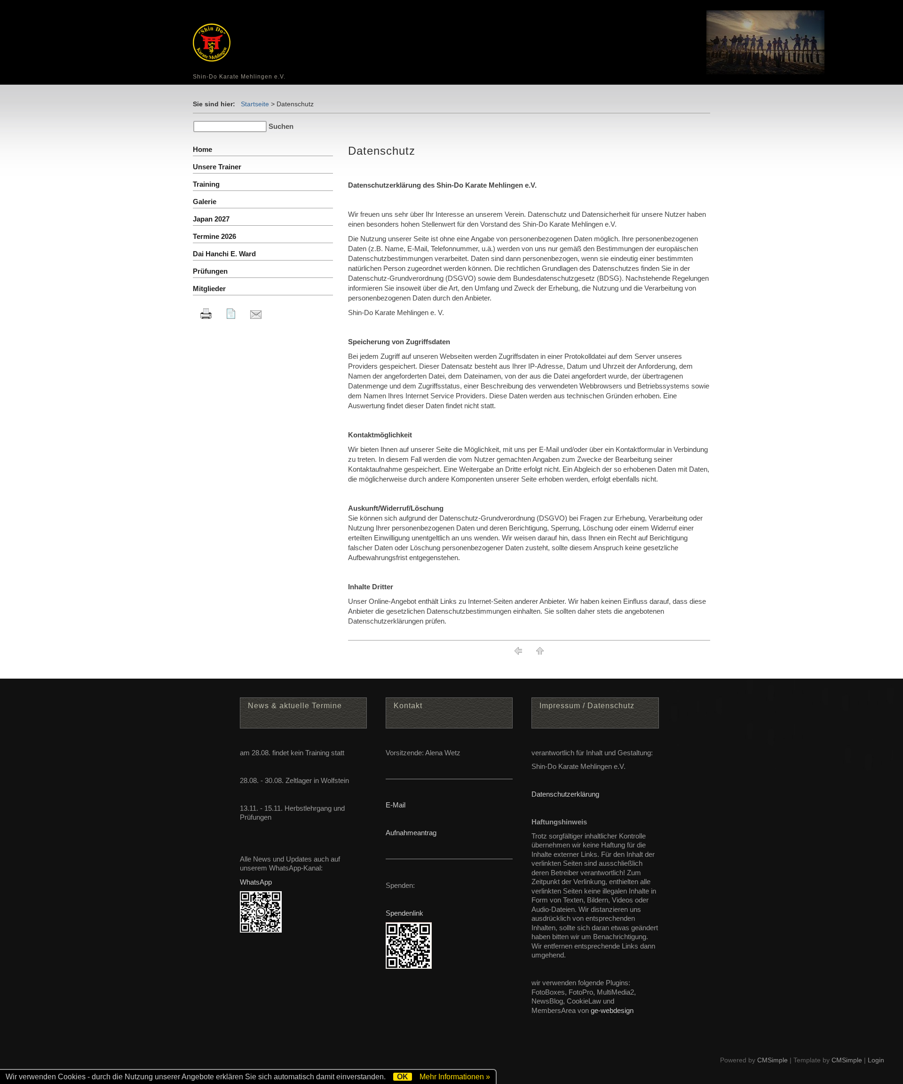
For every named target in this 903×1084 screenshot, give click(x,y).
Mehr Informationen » (455, 1077)
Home (202, 149)
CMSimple (772, 1060)
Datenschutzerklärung (565, 794)
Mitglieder (209, 289)
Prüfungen (210, 271)
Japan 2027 (211, 219)
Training (206, 184)
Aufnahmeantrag (411, 833)
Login (876, 1060)
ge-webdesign (612, 1010)
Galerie (204, 202)
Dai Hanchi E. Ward (224, 254)
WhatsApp (256, 882)
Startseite (255, 104)
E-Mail (395, 805)
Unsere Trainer (217, 167)
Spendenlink (404, 913)
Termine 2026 (214, 236)
